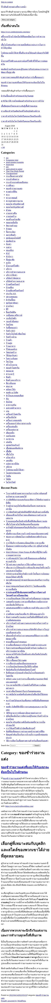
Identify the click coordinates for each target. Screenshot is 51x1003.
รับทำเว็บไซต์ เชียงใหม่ (16, 334)
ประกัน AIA (11, 294)
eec (7, 158)
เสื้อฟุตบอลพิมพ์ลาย (14, 448)
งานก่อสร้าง (11, 216)
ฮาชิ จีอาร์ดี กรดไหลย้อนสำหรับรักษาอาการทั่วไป (22, 101)
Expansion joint (12, 160)
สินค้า (8, 377)
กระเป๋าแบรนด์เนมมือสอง (17, 182)
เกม (7, 411)
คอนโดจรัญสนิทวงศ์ (15, 207)
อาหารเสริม (11, 405)
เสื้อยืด (8, 451)
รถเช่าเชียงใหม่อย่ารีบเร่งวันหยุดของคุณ (23, 691)
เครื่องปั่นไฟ (11, 417)
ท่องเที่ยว (10, 250)
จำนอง (9, 229)
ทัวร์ (8, 253)
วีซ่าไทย (9, 362)
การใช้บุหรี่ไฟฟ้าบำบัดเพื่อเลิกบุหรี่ (20, 728)
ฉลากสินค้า (11, 235)
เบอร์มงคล (10, 436)
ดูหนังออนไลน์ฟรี (13, 238)
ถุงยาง (8, 247)
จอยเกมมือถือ (12, 222)
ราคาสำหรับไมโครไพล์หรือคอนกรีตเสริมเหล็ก (21, 116)
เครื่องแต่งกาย (12, 430)
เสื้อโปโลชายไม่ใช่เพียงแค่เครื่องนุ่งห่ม (22, 524)
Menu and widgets (8, 20)
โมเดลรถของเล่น (13, 473)
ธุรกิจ (8, 263)
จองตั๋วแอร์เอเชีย (13, 219)
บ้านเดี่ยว (10, 287)
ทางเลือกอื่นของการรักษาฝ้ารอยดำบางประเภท (26, 645)
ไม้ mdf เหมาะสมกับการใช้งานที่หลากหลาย (24, 564)
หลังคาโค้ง (10, 389)
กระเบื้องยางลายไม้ (14, 176)
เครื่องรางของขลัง (14, 420)
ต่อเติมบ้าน (10, 241)
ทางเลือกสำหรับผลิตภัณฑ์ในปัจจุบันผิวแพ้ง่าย (20, 111)
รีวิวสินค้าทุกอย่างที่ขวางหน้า (13, 7)
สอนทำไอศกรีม (12, 368)
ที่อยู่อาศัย (10, 260)
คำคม (8, 210)
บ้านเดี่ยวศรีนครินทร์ (15, 290)
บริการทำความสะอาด (15, 272)
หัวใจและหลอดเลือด (15, 396)
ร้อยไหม (9, 324)
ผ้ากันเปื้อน (10, 300)
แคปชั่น (9, 460)
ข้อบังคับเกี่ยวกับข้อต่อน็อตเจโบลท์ (21, 670)
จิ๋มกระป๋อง (10, 232)
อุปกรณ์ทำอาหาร (13, 408)
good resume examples (15, 162)
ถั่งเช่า (8, 244)
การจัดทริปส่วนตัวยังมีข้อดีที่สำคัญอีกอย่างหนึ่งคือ (27, 512)
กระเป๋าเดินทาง (12, 179)
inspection (10, 164)
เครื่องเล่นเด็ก (12, 426)
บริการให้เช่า (11, 275)
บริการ (9, 269)
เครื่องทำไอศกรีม (13, 414)
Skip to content (7, 2)
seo (7, 167)
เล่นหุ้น (9, 442)
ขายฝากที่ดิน (11, 192)
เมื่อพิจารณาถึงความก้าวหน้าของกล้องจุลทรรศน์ (27, 534)
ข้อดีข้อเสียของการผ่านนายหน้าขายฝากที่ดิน (25, 731)
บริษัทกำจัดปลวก (13, 278)
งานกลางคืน (11, 213)
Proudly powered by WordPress (13, 1001)
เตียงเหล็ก (10, 433)
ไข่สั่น (8, 476)
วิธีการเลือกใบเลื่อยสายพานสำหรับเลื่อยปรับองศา (27, 741)
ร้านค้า (9, 340)
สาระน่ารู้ (10, 374)
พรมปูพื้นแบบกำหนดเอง (16, 642)
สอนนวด (9, 371)
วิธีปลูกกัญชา (11, 355)
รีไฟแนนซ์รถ (11, 349)
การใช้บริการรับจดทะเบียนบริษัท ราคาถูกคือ (25, 543)
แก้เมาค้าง (10, 457)
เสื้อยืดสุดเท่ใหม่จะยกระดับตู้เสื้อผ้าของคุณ (19, 106)
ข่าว (8, 195)
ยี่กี (7, 309)
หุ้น (7, 399)
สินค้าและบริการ (13, 380)
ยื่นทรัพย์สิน (11, 312)
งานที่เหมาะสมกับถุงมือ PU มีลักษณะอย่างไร (25, 614)
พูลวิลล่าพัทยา (12, 303)
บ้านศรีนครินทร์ (13, 284)
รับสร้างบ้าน (11, 337)
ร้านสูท (9, 343)
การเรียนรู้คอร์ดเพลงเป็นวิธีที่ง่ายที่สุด (22, 666)
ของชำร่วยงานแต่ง (14, 188)
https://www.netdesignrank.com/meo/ (15, 32)
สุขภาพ (9, 386)
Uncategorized (11, 173)
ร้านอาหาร (10, 346)
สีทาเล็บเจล (11, 383)
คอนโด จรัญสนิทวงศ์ (15, 204)
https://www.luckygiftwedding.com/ (19, 806)
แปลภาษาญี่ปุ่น (12, 464)
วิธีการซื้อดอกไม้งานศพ (16, 660)
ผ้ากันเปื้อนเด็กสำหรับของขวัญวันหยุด (17, 96)
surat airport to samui (14, 169)
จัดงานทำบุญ (11, 226)
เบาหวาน (10, 439)
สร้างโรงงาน (11, 365)
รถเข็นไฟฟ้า (11, 318)
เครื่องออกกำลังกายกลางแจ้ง (18, 423)
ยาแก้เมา (10, 306)
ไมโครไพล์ (10, 482)
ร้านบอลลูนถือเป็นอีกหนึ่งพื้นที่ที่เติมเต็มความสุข (26, 521)
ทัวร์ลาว (9, 256)
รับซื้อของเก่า (11, 328)
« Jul (3, 147)
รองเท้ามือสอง (12, 321)
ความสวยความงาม (14, 201)
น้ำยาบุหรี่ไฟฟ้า (12, 266)
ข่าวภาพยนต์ (11, 198)
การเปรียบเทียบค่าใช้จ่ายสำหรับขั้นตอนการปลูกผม (28, 598)
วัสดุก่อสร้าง (11, 352)
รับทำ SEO (10, 331)
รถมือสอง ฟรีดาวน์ (14, 315)
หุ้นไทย (9, 402)
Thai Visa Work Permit (15, 171)
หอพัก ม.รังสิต (12, 392)
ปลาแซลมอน (11, 297)
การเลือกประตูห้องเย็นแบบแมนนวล (21, 663)
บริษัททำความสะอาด (15, 281)
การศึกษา (10, 185)
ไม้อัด (8, 479)
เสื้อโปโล (10, 454)
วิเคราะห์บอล (11, 358)
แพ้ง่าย (9, 467)
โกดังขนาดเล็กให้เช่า (15, 470)
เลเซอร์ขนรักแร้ (13, 445)
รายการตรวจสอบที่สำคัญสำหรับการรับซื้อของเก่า (22, 77)
